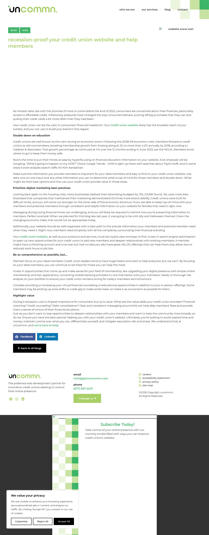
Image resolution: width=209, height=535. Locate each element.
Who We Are (127, 9)
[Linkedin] (22, 399)
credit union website (124, 125)
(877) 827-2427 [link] (83, 388)
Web (25, 30)
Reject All (42, 521)
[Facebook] (10, 399)
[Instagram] (16, 399)
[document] (104, 475)
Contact (182, 9)
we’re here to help (46, 325)
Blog (167, 9)
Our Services (150, 9)
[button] (24, 336)
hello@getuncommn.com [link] (90, 378)
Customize (21, 521)
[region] (42, 509)
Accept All (64, 521)
